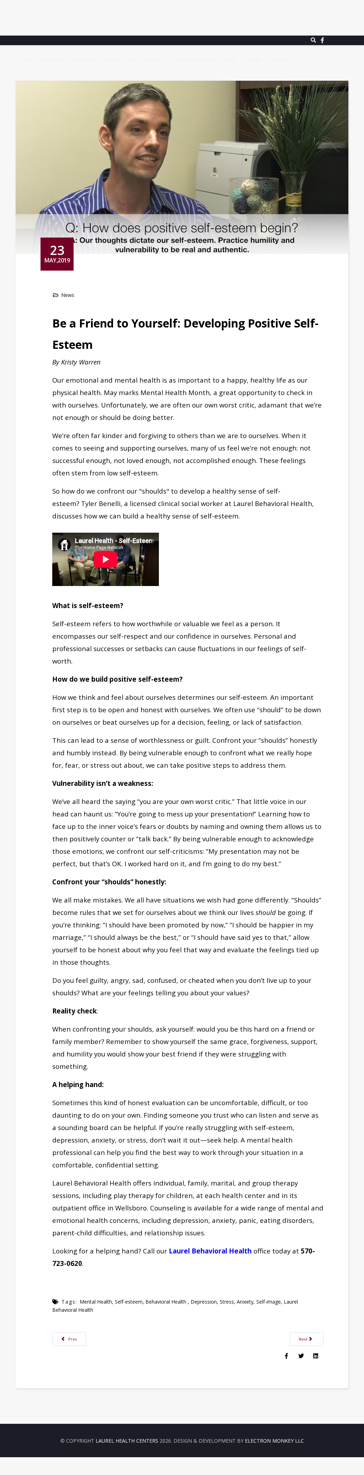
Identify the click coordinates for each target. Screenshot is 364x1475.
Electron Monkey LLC (274, 1440)
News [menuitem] (230, 60)
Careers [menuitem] (252, 60)
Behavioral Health (166, 1301)
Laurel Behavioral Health (210, 1250)
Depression (204, 1301)
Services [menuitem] (110, 60)
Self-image (268, 1301)
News (67, 295)
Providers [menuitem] (84, 60)
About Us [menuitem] (50, 60)
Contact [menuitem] (278, 60)
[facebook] (322, 40)
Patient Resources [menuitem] (194, 60)
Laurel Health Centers (127, 1440)
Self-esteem (129, 1301)
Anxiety (245, 1301)
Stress (227, 1301)
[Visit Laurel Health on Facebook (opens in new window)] (286, 1355)
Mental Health (96, 1301)
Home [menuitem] (27, 60)
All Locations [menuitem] (146, 60)
